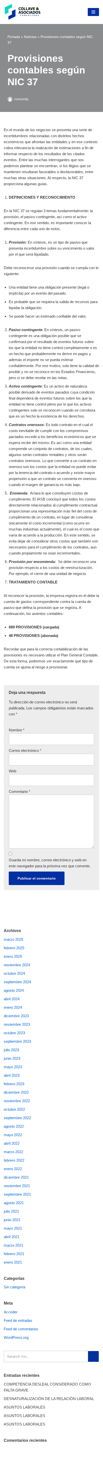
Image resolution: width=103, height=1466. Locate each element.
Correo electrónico (25, 750)
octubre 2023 (14, 1033)
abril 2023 (12, 1075)
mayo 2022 (13, 1135)
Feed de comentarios (21, 1329)
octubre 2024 (14, 973)
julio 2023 (11, 1050)
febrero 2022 (14, 1160)
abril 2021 (12, 1237)
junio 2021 (12, 1220)
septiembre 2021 (17, 1194)
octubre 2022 (14, 1109)
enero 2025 (13, 956)
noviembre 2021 (17, 1186)
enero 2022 (13, 1169)
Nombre (16, 730)
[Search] (93, 1356)
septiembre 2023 (17, 1041)
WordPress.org (16, 1337)
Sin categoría (14, 1287)
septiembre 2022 (17, 1118)
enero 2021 (13, 1262)
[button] (93, 1356)
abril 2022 (12, 1143)
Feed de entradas (18, 1320)
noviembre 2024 (17, 965)
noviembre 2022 (17, 1101)
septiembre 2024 (17, 982)
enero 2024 (13, 1007)
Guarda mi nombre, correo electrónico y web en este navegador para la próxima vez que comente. (49, 863)
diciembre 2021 (16, 1177)
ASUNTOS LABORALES (24, 1407)
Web (12, 771)
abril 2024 (12, 999)
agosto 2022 (14, 1126)
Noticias (30, 37)
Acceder (11, 1312)
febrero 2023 (14, 1084)
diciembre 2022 (16, 1092)
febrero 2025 (14, 948)
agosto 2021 (14, 1203)
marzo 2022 (13, 1152)
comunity (21, 99)
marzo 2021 (13, 1245)
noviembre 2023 (17, 1024)
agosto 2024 (14, 990)
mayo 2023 (13, 1067)
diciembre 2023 (16, 1016)
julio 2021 (11, 1211)
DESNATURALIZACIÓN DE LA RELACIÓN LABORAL (49, 1399)
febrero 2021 (14, 1254)
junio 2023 (12, 1058)
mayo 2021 (13, 1228)
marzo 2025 (13, 939)
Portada (14, 37)
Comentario (19, 791)
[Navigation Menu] (93, 12)
